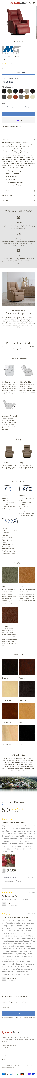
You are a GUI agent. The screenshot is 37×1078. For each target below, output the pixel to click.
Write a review (7, 805)
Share (6, 132)
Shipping (4, 126)
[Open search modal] (30, 3)
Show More (18, 881)
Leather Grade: (10, 78)
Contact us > (6, 1047)
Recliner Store (14, 1065)
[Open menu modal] (3, 3)
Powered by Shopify (7, 1069)
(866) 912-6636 (11, 1045)
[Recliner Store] (18, 3)
